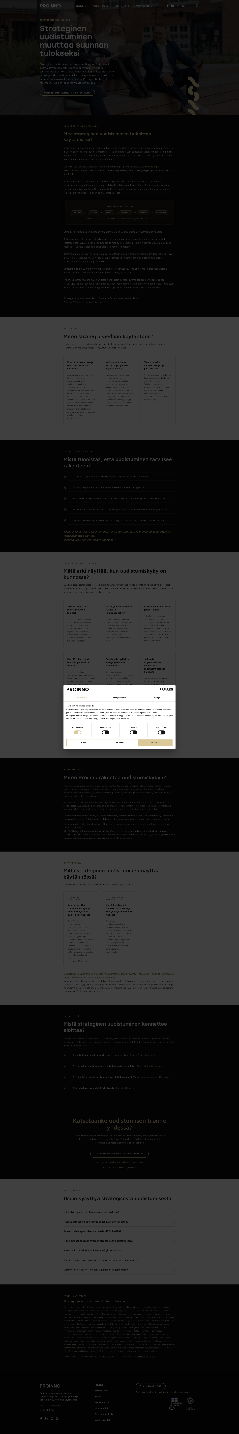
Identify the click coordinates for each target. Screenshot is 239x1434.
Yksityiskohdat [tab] (119, 698)
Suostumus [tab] (82, 698)
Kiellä (83, 743)
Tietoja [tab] (157, 698)
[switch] (105, 732)
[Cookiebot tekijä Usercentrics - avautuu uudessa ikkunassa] (162, 689)
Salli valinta (119, 743)
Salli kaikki (155, 743)
